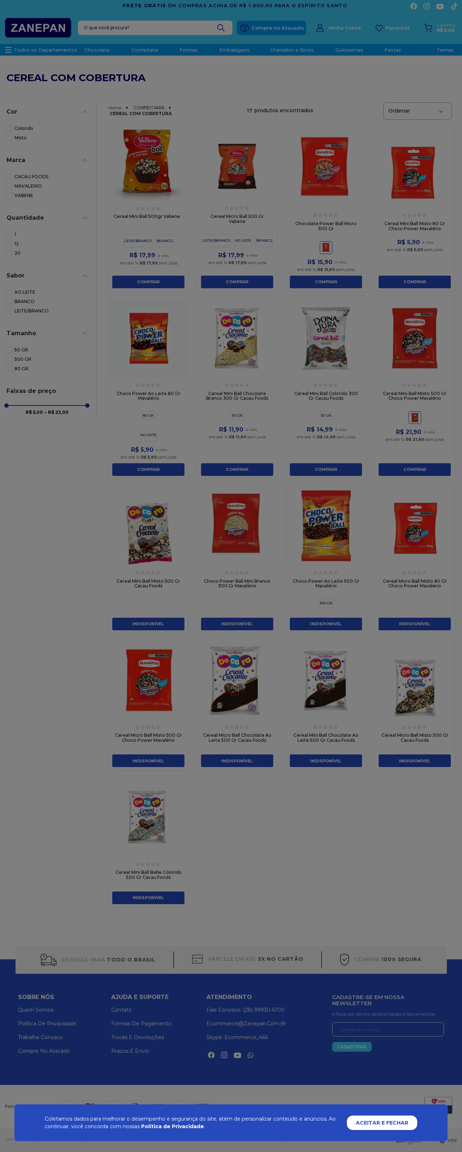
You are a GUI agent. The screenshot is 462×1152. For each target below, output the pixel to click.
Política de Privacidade (172, 1126)
